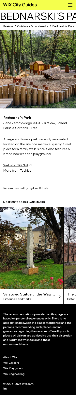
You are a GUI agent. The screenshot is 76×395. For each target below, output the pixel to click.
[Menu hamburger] (70, 5)
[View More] (32, 296)
